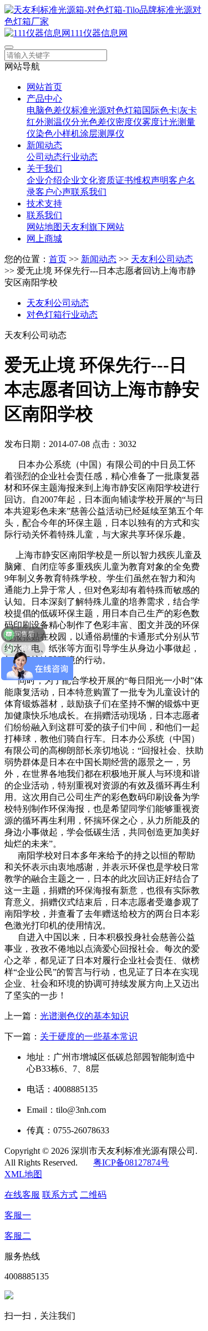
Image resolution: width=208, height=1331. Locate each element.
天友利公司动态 (162, 259)
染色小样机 (57, 133)
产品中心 (44, 98)
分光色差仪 (93, 122)
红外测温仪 (49, 122)
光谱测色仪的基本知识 (84, 1016)
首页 (58, 259)
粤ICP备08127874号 (131, 1162)
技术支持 (44, 203)
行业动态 (80, 157)
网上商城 (44, 238)
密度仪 (128, 122)
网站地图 (44, 227)
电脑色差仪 (49, 110)
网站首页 (44, 87)
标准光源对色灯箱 (106, 110)
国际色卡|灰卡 (169, 110)
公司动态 (44, 157)
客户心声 (53, 192)
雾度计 (155, 122)
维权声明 (151, 180)
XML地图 (23, 1174)
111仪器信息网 (99, 33)
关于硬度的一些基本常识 (89, 1036)
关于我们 (44, 168)
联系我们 (88, 192)
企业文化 (80, 180)
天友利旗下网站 (93, 227)
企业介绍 (44, 180)
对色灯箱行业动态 (62, 314)
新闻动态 (44, 145)
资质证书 (115, 180)
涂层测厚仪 (102, 133)
